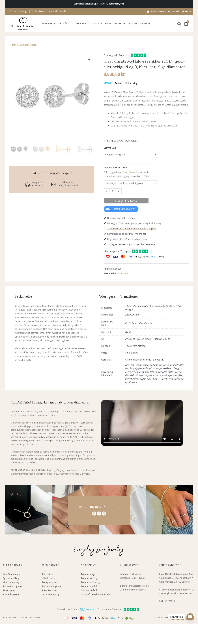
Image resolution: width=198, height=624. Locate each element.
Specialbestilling (11, 578)
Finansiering (9, 590)
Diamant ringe (88, 574)
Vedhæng (80, 23)
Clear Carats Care (132, 172)
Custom (132, 23)
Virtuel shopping (11, 582)
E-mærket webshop (67, 609)
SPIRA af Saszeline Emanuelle (96, 594)
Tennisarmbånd (89, 590)
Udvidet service (49, 578)
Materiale (110, 148)
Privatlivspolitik (49, 590)
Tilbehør (145, 23)
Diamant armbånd (90, 586)
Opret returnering (50, 594)
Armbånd (64, 23)
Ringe (96, 23)
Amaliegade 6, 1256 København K (176, 578)
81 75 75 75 (135, 574)
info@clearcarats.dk (138, 585)
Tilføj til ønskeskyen (123, 208)
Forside (14, 45)
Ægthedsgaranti (11, 594)
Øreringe (47, 23)
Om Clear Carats (11, 574)
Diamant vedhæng (90, 582)
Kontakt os (47, 574)
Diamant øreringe (28, 45)
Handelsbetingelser (51, 586)
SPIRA (108, 23)
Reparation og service (14, 586)
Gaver (118, 23)
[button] (89, 59)
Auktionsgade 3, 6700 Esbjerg (174, 581)
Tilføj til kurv (126, 200)
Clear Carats (123, 273)
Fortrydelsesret (49, 582)
